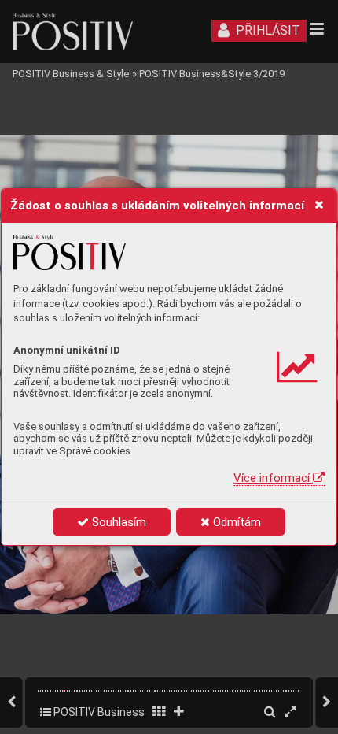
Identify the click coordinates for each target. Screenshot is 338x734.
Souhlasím (117, 522)
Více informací (273, 478)
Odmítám (235, 522)
